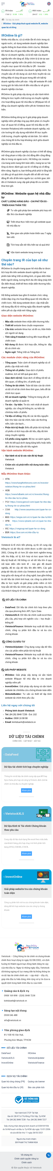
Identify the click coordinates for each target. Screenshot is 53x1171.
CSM (7, 509)
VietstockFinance (36, 1062)
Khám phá (26, 790)
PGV (7, 502)
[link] (3, 4)
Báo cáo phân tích (36, 1087)
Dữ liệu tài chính (12, 20)
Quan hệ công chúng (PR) (13, 1081)
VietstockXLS (7, 1058)
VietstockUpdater (36, 1058)
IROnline (32, 1053)
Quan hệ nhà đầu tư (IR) (12, 1087)
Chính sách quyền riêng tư (26, 1158)
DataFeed (6, 1053)
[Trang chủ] (2, 20)
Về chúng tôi (26, 1155)
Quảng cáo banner (36, 1081)
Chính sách (26, 1162)
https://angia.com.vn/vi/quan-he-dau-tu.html (31, 517)
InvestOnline (7, 1062)
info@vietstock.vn (12, 1020)
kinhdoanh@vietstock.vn (15, 1000)
